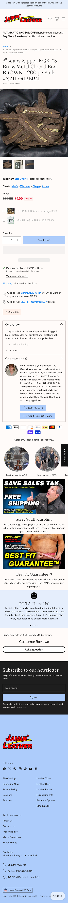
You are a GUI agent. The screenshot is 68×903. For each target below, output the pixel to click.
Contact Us (9, 826)
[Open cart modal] (56, 18)
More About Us (50, 618)
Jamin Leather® (29, 896)
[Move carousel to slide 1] (30, 625)
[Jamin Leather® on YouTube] (31, 769)
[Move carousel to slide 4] (37, 625)
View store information (17, 276)
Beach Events (10, 842)
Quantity (7, 233)
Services (7, 800)
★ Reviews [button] (64, 455)
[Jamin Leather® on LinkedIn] (36, 769)
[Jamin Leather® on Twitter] (10, 769)
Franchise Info (10, 831)
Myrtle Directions (12, 837)
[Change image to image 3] (29, 164)
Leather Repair (44, 789)
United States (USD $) (18, 890)
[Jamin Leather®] (23, 18)
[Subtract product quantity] (6, 240)
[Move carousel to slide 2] (32, 625)
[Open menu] (63, 18)
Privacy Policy (10, 789)
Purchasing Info (44, 794)
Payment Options (45, 800)
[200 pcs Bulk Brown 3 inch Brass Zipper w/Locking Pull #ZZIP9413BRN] (34, 123)
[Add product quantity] (18, 240)
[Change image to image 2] (18, 164)
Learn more (39, 5)
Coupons (7, 794)
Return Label (43, 805)
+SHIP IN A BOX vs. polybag (33, 211)
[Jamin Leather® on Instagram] (20, 769)
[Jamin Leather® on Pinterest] (15, 769)
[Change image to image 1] (7, 164)
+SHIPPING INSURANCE (31, 220)
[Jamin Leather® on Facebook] (4, 769)
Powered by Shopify (49, 896)
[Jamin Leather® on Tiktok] (25, 769)
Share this (13, 312)
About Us (8, 820)
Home (5, 46)
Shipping (7, 283)
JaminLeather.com (12, 815)
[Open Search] (50, 18)
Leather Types (43, 778)
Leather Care (43, 784)
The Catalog (9, 778)
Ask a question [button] (34, 649)
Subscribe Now (11, 784)
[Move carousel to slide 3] (35, 625)
